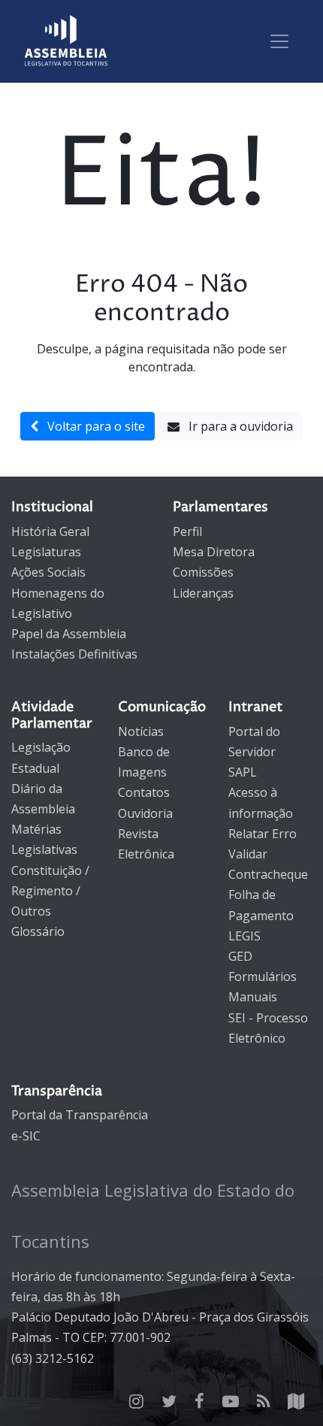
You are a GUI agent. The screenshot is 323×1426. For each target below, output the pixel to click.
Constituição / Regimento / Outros (50, 890)
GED (240, 956)
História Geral (50, 531)
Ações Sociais (48, 572)
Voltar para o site (91, 426)
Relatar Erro (262, 833)
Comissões (203, 572)
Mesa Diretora (214, 551)
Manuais (252, 997)
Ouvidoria (145, 813)
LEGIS (244, 936)
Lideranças (203, 593)
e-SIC (26, 1136)
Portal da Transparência (79, 1115)
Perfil (187, 531)
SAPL (242, 772)
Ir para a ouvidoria (236, 426)
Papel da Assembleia (68, 633)
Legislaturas (46, 551)
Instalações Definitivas (74, 654)
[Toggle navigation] (279, 41)
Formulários (262, 976)
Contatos (144, 792)
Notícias (141, 731)
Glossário (38, 931)
